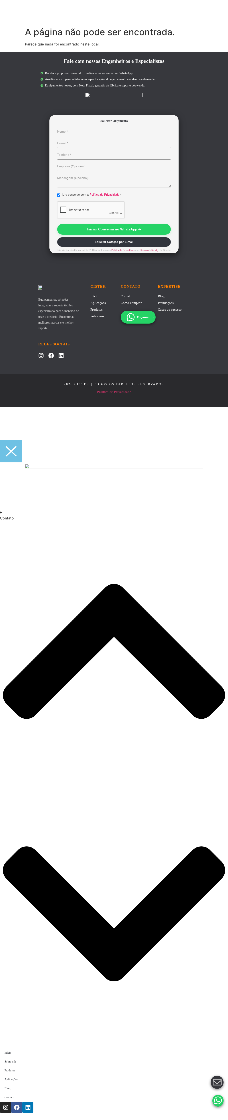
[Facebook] (51, 356)
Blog (161, 296)
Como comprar (131, 303)
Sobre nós (97, 316)
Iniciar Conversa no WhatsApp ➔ (114, 229)
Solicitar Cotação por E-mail (114, 242)
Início (94, 296)
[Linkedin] (61, 356)
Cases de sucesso (170, 309)
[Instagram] (41, 356)
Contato (126, 296)
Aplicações (98, 303)
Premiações (166, 303)
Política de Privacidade (104, 194)
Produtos (96, 309)
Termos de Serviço (149, 250)
